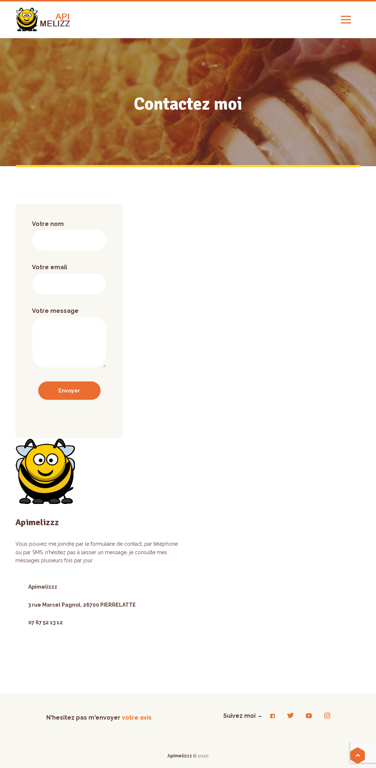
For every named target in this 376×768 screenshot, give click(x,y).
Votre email (49, 267)
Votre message (55, 310)
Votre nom (48, 223)
